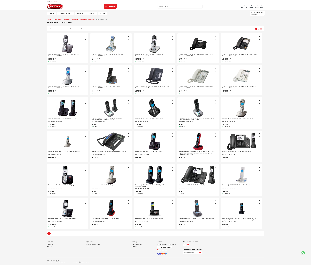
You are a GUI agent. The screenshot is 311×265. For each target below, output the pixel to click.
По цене (83, 28)
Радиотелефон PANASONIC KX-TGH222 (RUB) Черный (62, 118)
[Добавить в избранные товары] (85, 39)
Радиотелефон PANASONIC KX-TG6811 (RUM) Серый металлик (64, 54)
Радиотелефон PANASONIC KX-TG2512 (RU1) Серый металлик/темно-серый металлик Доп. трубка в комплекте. (197, 118)
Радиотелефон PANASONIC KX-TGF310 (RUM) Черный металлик (196, 185)
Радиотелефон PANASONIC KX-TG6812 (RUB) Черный (62, 185)
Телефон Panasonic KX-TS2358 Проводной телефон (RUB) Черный (196, 54)
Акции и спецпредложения (93, 244)
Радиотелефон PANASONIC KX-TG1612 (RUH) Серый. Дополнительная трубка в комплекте (153, 185)
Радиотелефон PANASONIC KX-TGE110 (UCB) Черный (149, 118)
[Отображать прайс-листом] (261, 29)
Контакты (80, 13)
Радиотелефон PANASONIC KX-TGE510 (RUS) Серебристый (150, 54)
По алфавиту (73, 28)
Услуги (87, 246)
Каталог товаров (57, 19)
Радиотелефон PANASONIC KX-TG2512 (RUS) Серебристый (63, 86)
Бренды (51, 13)
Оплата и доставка (65, 13)
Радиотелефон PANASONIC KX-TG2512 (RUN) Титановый (107, 185)
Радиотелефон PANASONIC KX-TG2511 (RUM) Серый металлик (64, 151)
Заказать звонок (162, 250)
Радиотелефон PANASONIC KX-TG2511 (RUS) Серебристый (107, 54)
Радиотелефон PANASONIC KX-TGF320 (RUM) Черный (236, 151)
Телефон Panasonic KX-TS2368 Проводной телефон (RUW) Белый (239, 86)
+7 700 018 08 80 (256, 12)
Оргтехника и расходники (71, 19)
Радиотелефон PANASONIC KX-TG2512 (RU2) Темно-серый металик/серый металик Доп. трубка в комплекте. (110, 118)
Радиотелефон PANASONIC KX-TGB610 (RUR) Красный (106, 218)
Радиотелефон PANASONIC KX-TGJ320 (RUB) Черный (149, 218)
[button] (244, 7)
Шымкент (55, 1)
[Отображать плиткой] (256, 29)
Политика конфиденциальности (80, 262)
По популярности (62, 28)
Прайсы (102, 13)
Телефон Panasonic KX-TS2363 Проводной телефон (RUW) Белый (196, 86)
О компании (50, 244)
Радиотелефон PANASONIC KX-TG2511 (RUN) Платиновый (237, 118)
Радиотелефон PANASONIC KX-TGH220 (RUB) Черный (149, 151)
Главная (49, 19)
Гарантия (92, 13)
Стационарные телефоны (87, 19)
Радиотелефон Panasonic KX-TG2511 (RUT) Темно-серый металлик (196, 218)
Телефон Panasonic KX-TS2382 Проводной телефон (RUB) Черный (152, 86)
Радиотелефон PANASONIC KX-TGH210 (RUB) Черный (106, 86)
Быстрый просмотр (67, 44)
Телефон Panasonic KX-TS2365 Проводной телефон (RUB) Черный (239, 54)
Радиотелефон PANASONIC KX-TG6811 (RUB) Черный (62, 218)
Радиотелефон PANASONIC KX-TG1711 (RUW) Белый (236, 185)
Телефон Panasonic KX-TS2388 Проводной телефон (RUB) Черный (109, 151)
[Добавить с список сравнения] (85, 36)
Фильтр (53, 28)
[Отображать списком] (258, 29)
